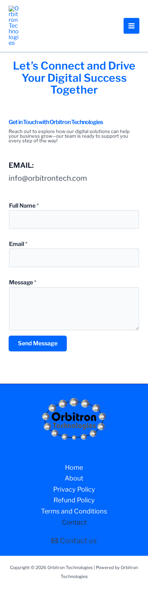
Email (18, 244)
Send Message (37, 343)
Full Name (24, 205)
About (74, 478)
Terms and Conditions (74, 511)
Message (22, 282)
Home (74, 467)
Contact (74, 522)
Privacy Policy (74, 489)
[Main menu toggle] (131, 26)
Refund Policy (74, 500)
